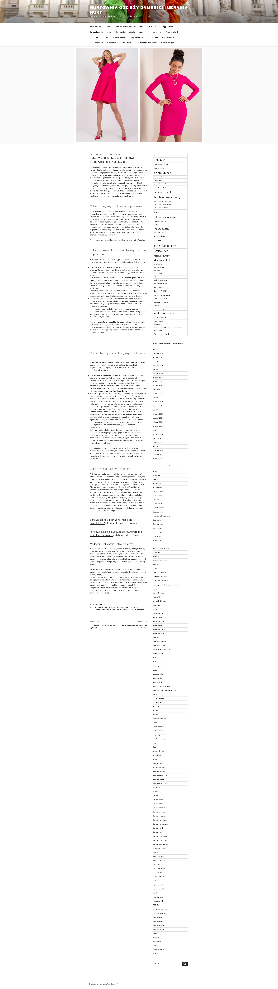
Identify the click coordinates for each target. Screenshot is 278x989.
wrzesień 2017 (158, 458)
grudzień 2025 (158, 369)
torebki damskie (159, 901)
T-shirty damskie (159, 889)
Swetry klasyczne (159, 860)
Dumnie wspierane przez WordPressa (103, 984)
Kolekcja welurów (159, 629)
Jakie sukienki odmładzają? (162, 208)
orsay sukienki (159, 236)
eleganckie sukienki (160, 560)
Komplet (156, 637)
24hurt (156, 155)
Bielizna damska (158, 492)
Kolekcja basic (158, 617)
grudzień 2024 (158, 418)
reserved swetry (162, 256)
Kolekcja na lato (158, 625)
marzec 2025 (157, 406)
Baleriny (156, 479)
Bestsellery (157, 483)
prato (157, 240)
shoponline (94, 37)
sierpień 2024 (158, 434)
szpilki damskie (158, 885)
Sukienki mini (157, 832)
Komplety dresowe (159, 646)
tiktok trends (157, 893)
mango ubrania (160, 221)
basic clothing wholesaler (126, 409)
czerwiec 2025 (158, 394)
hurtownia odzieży (167, 197)
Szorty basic (157, 873)
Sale (154, 747)
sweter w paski (160, 291)
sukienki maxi (158, 277)
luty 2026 (156, 361)
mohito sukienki (159, 225)
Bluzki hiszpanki (158, 508)
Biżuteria (156, 500)
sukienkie (157, 270)
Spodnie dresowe (159, 771)
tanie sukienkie (136, 609)
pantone (156, 706)
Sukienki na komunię (160, 840)
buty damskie (112, 43)
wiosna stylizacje (159, 309)
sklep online (158, 264)
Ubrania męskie (158, 929)
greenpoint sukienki (160, 184)
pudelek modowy (155, 32)
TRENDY (105, 37)
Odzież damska (158, 698)
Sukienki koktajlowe (160, 820)
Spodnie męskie (158, 779)
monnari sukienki (159, 232)
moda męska (157, 678)
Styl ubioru (156, 787)
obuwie (155, 694)
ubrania (156, 305)
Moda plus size (158, 682)
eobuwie (156, 565)
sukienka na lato (159, 267)
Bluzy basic (157, 520)
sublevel (156, 792)
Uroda (155, 933)
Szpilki (155, 881)
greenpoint (159, 180)
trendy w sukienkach (160, 909)
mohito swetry (161, 229)
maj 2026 (156, 349)
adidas (155, 471)
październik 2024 (159, 426)
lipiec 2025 (157, 390)
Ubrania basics (158, 921)
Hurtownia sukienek (160, 577)
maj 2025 (156, 398)
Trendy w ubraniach (159, 913)
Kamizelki (156, 597)
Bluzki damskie (168, 37)
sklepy (155, 759)
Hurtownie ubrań (96, 27)
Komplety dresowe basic (162, 650)
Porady (155, 723)
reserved (156, 743)
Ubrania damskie (159, 925)
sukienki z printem (159, 848)
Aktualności (151, 27)
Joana (119, 154)
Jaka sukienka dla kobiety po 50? (162, 201)
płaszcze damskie (159, 719)
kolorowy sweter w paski (165, 217)
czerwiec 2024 (158, 442)
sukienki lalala (158, 274)
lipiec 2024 (157, 438)
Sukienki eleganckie (160, 812)
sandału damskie (159, 751)
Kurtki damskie (127, 43)
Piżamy (155, 710)
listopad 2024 (158, 422)
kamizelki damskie (159, 601)
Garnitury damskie (159, 573)
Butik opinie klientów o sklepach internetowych (155, 43)
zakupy (141, 32)
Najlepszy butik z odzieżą (125, 32)
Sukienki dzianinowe (160, 808)
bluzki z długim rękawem (161, 516)
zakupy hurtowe (167, 27)
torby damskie (158, 897)
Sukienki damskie (119, 37)
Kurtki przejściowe (159, 662)
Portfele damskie (159, 731)
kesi (157, 212)
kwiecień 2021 (158, 454)
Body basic (157, 536)
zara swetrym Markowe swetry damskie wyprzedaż (168, 329)
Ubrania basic (157, 917)
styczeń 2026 (158, 365)
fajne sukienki (158, 177)
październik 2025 (159, 377)
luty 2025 (156, 410)
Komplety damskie (159, 641)
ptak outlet (161, 251)
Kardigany (156, 605)
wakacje (156, 937)
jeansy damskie (158, 593)
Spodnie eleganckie (160, 775)
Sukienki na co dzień (160, 836)
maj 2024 (156, 446)
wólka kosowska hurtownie (164, 315)
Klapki (155, 609)
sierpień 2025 (158, 386)
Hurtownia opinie (96, 32)
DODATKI (156, 552)
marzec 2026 (157, 357)
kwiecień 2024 (158, 450)
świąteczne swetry (162, 334)
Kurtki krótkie (158, 658)
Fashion (155, 569)
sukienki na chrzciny (160, 280)
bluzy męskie (157, 528)
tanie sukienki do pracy (117, 609)
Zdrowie (156, 954)
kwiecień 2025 (158, 402)
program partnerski (160, 735)
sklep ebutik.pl (162, 260)
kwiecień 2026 (158, 353)
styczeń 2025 (158, 414)
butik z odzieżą (159, 168)
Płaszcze (156, 714)
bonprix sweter (161, 164)
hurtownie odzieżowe (160, 581)
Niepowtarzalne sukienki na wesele (165, 690)
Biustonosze (157, 496)
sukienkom (159, 287)
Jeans (155, 589)
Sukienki (156, 796)
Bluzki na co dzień (159, 512)
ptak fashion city (165, 245)
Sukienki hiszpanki (159, 816)
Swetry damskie (137, 37)
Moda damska (158, 674)
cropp (155, 544)
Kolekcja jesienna (159, 621)
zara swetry (157, 324)
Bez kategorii (157, 487)
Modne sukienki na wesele (162, 686)
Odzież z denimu (158, 702)
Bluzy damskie (152, 37)
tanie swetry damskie (162, 302)
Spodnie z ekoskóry (160, 783)
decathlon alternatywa (161, 548)
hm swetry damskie (163, 192)
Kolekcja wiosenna (159, 633)
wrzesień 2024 (158, 430)
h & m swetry (160, 187)
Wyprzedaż (157, 941)
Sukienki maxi (158, 828)
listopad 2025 (158, 373)
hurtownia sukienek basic (105, 607)
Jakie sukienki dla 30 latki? (162, 204)
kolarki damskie (158, 613)
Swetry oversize (159, 865)
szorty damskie (158, 877)
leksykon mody (124, 544)
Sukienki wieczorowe (160, 844)
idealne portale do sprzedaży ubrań (165, 585)
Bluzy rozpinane (158, 532)
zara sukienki (158, 321)
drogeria (156, 556)
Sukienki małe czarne (160, 824)
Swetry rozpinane (159, 869)
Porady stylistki (172, 32)
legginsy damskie (159, 666)
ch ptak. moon (162, 172)
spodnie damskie (96, 43)
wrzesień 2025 (158, 381)
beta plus (159, 160)
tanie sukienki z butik (160, 298)
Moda (109, 32)
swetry (155, 852)
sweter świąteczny (162, 295)
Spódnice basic (158, 763)
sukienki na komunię (160, 283)
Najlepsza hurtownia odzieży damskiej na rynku (125, 27)
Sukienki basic (96, 412)
